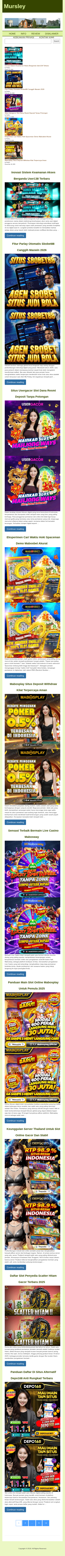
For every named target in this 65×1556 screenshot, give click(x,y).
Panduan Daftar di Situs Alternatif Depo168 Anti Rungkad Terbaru (33, 1375)
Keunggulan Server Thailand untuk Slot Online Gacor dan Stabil (33, 1132)
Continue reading (16, 235)
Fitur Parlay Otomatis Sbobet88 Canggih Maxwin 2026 (24, 89)
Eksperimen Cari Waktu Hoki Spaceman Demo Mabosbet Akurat (28, 136)
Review (35, 33)
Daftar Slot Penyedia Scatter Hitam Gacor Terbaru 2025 (33, 1279)
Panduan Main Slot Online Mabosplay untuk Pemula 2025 (33, 985)
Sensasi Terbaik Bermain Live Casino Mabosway (33, 833)
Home (12, 33)
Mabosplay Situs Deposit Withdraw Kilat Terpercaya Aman (26, 160)
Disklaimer (51, 33)
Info (23, 33)
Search (56, 41)
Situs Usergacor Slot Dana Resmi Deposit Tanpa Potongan (26, 113)
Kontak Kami (46, 37)
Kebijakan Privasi (23, 37)
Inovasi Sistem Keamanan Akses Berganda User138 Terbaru (27, 66)
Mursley (14, 6)
